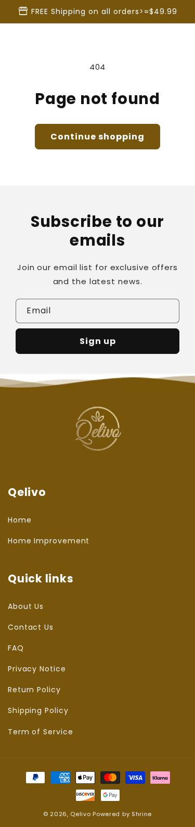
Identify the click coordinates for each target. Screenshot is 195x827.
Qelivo (80, 814)
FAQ (16, 648)
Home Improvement (48, 541)
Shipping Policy (38, 710)
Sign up (98, 341)
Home (20, 520)
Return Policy (34, 689)
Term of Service (40, 732)
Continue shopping (97, 137)
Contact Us (31, 627)
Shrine (142, 814)
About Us (26, 606)
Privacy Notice (37, 669)
